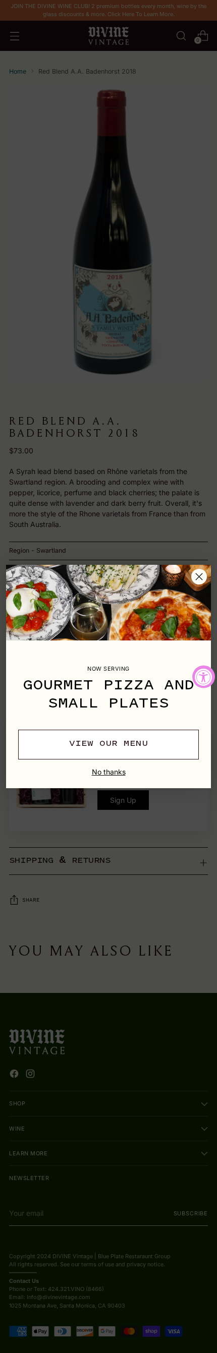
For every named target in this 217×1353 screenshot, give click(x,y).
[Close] (199, 576)
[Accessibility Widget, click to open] (203, 676)
